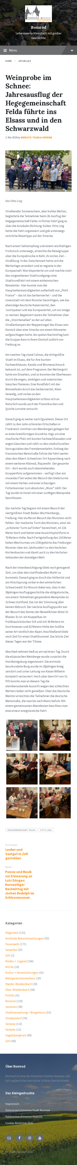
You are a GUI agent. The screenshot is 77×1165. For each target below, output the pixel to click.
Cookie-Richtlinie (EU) (19, 1123)
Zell (8, 1041)
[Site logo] (38, 21)
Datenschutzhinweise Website (23, 1116)
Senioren (11, 1007)
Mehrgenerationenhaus (20, 978)
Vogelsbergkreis (15, 1035)
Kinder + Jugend (16, 961)
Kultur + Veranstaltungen (21, 973)
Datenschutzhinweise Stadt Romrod (27, 1110)
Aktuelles (24, 61)
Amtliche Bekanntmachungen (24, 938)
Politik (9, 995)
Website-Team (30, 137)
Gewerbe (11, 950)
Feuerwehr (12, 944)
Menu (13, 50)
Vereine (47, 137)
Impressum (12, 1104)
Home (8, 61)
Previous (11, 844)
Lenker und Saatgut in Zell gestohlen (16, 853)
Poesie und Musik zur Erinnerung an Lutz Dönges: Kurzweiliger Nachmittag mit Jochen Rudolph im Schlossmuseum (19, 885)
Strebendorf (13, 1018)
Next (8, 867)
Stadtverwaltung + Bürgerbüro (25, 1012)
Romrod (38, 27)
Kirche (9, 967)
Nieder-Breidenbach (18, 984)
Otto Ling (46, 830)
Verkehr (10, 1030)
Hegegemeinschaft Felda (21, 830)
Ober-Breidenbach (17, 990)
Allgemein (11, 933)
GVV (7, 955)
